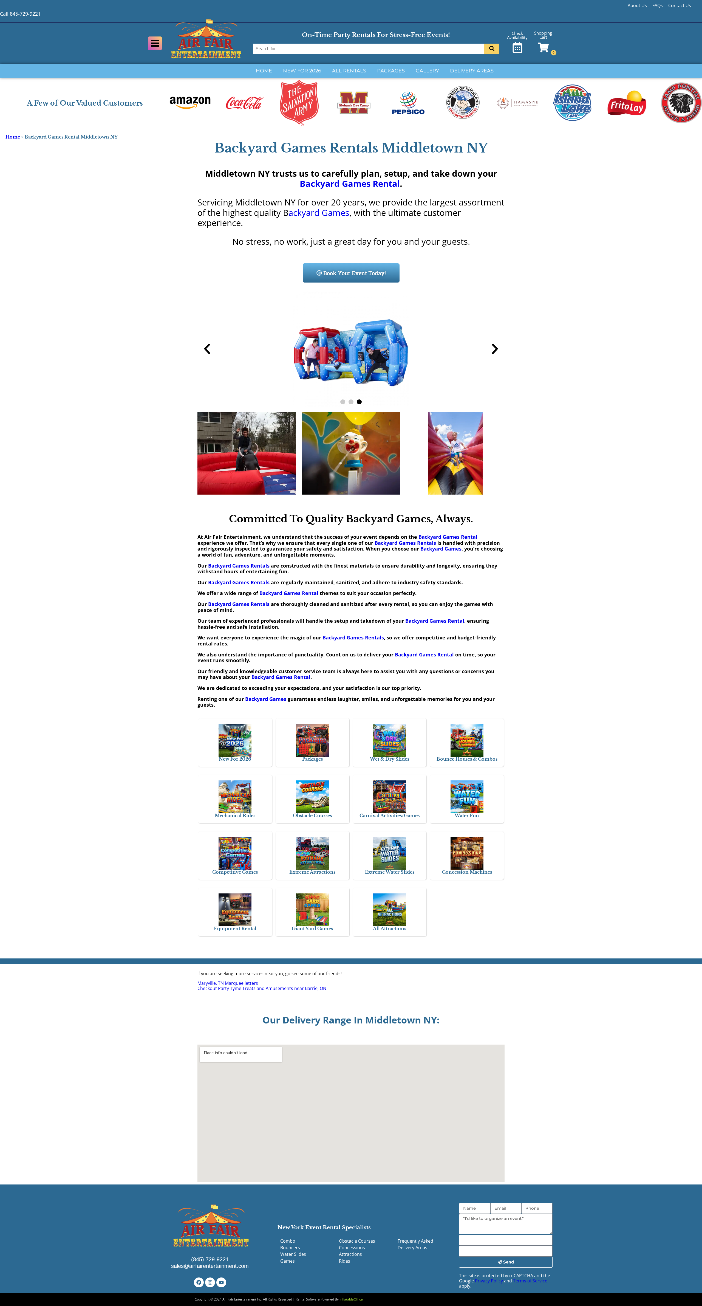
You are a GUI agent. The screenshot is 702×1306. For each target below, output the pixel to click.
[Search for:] (369, 48)
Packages (391, 71)
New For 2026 (302, 71)
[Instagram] (210, 1282)
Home (264, 71)
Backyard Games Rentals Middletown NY (351, 148)
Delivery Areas (472, 71)
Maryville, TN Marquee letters (227, 983)
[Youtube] (221, 1282)
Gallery (427, 71)
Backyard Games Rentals (405, 543)
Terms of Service (530, 1281)
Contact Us (679, 5)
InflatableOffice (351, 1299)
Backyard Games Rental (350, 183)
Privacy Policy (489, 1281)
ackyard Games (318, 212)
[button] (207, 349)
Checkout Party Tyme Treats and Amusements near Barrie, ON (261, 988)
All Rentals (349, 71)
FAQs (657, 5)
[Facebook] (199, 1282)
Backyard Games (441, 548)
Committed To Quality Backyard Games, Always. (351, 519)
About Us (637, 5)
